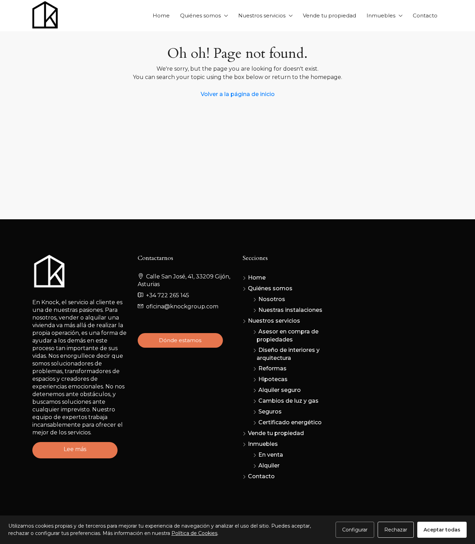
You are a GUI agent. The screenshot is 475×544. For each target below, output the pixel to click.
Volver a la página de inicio (238, 94)
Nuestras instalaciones (290, 310)
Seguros (270, 411)
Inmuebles (381, 15)
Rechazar (395, 530)
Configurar (355, 530)
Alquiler (269, 465)
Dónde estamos (180, 340)
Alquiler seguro (279, 390)
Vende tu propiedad (329, 15)
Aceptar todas (442, 530)
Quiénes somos (200, 15)
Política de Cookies (194, 533)
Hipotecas (273, 379)
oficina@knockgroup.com (182, 306)
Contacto (425, 15)
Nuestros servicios (261, 15)
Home (161, 15)
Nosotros (271, 299)
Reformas (272, 368)
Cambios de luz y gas (288, 400)
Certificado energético (290, 422)
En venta (270, 454)
